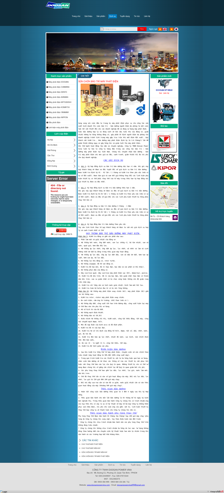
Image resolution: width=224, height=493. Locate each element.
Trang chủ (72, 465)
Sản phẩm (98, 465)
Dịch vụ (111, 465)
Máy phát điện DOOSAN (59, 82)
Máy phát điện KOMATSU (59, 107)
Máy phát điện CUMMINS (59, 87)
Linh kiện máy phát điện (58, 127)
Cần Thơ (50, 155)
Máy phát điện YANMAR (59, 112)
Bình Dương (52, 166)
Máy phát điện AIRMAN (58, 97)
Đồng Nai (51, 161)
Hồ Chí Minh (52, 145)
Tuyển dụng (136, 465)
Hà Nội (50, 140)
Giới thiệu (85, 465)
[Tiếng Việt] (160, 30)
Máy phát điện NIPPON (58, 117)
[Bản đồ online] (164, 207)
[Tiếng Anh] (165, 30)
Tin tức (123, 465)
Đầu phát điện (54, 122)
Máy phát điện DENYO (58, 92)
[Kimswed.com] (176, 30)
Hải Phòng (51, 150)
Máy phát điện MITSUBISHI (60, 102)
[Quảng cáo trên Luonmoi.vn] (208, 491)
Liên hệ (149, 465)
